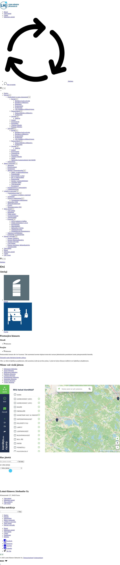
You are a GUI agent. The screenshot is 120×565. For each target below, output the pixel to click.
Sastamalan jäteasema (10, 379)
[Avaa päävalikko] (1, 90)
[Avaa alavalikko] (10, 95)
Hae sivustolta (11, 84)
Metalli (6, 301)
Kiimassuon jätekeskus (10, 369)
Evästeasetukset (38, 558)
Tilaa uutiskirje (8, 502)
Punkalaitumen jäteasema (11, 377)
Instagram (9, 543)
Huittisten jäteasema (10, 374)
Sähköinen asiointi (9, 500)
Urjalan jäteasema (9, 382)
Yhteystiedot (7, 498)
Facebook (9, 541)
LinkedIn (9, 548)
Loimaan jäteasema (9, 375)
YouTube (9, 546)
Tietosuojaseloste (28, 558)
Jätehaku (70, 81)
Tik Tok (8, 551)
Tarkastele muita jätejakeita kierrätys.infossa (13, 357)
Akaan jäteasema (9, 370)
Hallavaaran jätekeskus (10, 372)
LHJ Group (7, 503)
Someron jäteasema (9, 380)
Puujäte (6, 332)
